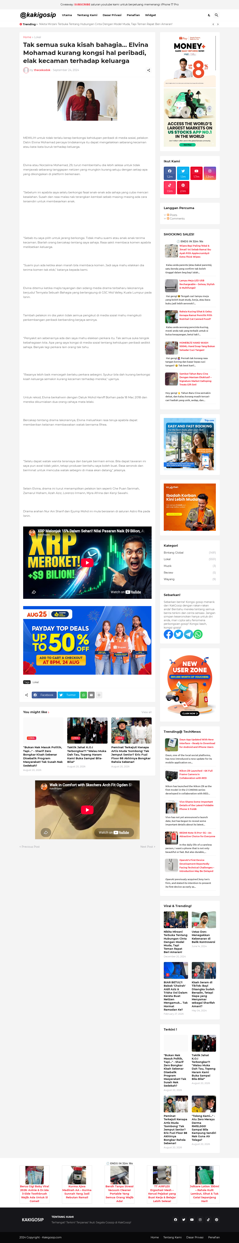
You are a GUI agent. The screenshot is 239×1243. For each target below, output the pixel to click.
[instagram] (200, 1219)
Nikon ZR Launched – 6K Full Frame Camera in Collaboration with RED (196, 774)
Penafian (133, 15)
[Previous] (213, 24)
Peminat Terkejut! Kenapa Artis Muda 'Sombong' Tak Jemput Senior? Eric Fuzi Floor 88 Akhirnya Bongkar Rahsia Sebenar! (130, 754)
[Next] (218, 24)
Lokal (37, 37)
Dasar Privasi (112, 15)
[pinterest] (216, 1219)
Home (27, 37)
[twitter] (184, 1219)
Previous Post (31, 846)
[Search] (216, 15)
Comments (177, 218)
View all (147, 712)
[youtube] (192, 1219)
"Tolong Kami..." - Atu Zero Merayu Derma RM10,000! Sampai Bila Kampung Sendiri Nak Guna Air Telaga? (204, 1127)
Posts (173, 215)
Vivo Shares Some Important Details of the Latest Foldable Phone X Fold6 (196, 805)
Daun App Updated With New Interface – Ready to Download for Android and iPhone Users (197, 743)
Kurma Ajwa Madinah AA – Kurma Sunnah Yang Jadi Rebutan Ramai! (76, 1192)
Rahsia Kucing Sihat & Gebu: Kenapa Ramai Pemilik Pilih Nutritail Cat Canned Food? (195, 315)
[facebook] (175, 1219)
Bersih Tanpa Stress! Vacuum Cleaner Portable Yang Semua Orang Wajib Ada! (119, 1194)
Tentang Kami (87, 15)
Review (190, 572)
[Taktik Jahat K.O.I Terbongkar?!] (204, 1043)
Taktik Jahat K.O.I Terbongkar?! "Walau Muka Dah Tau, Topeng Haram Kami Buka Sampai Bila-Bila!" (86, 754)
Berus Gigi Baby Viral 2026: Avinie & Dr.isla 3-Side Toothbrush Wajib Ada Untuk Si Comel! (34, 1194)
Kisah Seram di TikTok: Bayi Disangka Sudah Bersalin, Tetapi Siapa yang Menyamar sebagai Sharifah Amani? (203, 994)
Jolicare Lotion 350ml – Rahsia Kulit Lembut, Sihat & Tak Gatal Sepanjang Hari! (204, 1194)
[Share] (149, 70)
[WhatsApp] (83, 695)
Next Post (146, 846)
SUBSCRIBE (82, 4)
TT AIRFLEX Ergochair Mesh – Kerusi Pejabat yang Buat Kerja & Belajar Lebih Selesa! (162, 1194)
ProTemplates (71, 1237)
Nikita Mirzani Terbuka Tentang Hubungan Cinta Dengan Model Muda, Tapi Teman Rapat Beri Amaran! (175, 942)
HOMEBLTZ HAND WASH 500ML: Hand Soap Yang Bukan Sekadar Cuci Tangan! (197, 346)
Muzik (190, 566)
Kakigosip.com (52, 1237)
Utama (67, 15)
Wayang (190, 579)
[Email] (91, 695)
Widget (150, 15)
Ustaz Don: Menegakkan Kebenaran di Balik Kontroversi (75, 24)
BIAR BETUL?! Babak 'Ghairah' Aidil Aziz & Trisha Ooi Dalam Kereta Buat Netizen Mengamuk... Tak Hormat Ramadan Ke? (176, 996)
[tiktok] (208, 1219)
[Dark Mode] (209, 15)
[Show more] (99, 695)
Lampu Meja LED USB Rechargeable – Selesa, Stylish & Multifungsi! (197, 284)
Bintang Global (190, 552)
